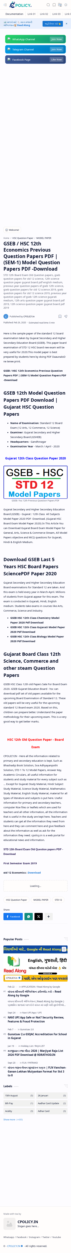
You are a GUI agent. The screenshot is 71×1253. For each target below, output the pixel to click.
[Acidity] (19, 1111)
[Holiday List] (27, 1045)
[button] (5, 4)
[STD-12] (58, 900)
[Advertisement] (35, 106)
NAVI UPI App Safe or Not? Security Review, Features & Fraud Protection (36, 1019)
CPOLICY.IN (13, 1246)
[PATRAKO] (33, 1062)
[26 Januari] (52, 1095)
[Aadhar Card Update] (52, 1103)
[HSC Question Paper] (16, 900)
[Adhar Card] (52, 1111)
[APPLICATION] (29, 986)
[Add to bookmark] (64, 949)
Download (34, 872)
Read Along (23, 25)
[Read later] (60, 316)
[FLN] (25, 1062)
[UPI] (40, 1012)
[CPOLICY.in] (22, 316)
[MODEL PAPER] (41, 900)
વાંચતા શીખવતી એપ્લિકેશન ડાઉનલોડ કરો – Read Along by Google (34, 993)
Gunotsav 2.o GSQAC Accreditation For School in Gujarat (37, 1036)
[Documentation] (14, 14)
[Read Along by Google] (48, 986)
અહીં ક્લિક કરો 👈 (53, 23)
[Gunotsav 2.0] (27, 1029)
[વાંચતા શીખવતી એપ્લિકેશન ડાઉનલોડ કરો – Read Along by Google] (35, 963)
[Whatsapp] (8, 1237)
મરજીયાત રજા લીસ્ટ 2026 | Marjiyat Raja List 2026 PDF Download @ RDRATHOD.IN (35, 1052)
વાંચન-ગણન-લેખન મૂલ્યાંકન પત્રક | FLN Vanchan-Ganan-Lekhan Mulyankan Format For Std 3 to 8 (37, 1071)
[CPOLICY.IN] (20, 5)
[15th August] (19, 1095)
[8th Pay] (19, 1103)
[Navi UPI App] (29, 1012)
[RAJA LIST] (40, 1045)
